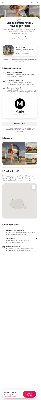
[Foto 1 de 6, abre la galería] (13, 153)
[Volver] (3, 3)
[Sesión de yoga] (19, 50)
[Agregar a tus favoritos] (37, 3)
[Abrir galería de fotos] (34, 161)
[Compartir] (32, 3)
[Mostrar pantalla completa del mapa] (34, 187)
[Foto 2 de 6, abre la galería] (31, 147)
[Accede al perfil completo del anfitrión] (19, 106)
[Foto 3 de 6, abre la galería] (31, 159)
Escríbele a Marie (19, 124)
